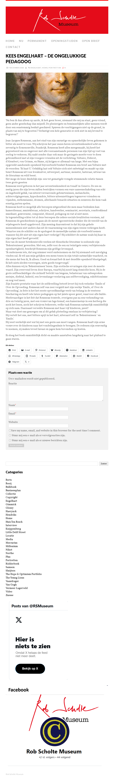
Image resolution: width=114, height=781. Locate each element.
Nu (21, 40)
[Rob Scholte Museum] (57, 19)
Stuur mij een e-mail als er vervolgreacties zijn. (38, 435)
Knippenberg (13, 529)
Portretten (55, 68)
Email (11, 414)
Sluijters (10, 571)
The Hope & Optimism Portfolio (24, 574)
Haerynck (11, 511)
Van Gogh (11, 585)
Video (9, 591)
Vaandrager (12, 581)
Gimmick (11, 504)
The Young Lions (15, 578)
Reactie (12, 383)
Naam (11, 405)
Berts (9, 480)
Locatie (10, 536)
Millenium (12, 546)
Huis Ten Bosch (14, 522)
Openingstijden (64, 40)
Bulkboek (11, 487)
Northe (10, 553)
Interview (11, 525)
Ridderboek (12, 564)
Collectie (11, 494)
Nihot (9, 550)
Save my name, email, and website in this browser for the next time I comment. (56, 430)
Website (13, 422)
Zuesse (9, 595)
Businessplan (13, 490)
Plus (8, 557)
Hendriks (11, 515)
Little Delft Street (16, 532)
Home (10, 40)
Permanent (37, 40)
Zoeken (104, 464)
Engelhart (35, 68)
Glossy (9, 508)
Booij (9, 483)
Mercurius (11, 543)
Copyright (12, 497)
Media (9, 539)
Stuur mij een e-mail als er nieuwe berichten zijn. (40, 440)
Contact (13, 47)
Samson (10, 567)
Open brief (91, 40)
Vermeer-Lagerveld (17, 588)
